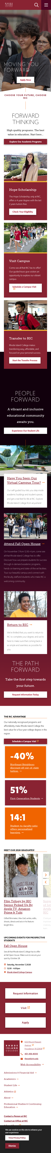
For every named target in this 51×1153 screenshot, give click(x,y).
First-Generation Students (25, 798)
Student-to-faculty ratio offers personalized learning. (24, 829)
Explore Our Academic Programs (26, 141)
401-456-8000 (31, 1053)
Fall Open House (15, 946)
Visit (24, 1008)
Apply (25, 1022)
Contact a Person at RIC (15, 1116)
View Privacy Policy (17, 1137)
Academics (10, 1079)
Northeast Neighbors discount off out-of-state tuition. (24, 768)
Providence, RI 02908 (33, 1048)
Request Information (25, 993)
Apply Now (25, 79)
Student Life (10, 1085)
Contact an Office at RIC (16, 1120)
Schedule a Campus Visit (24, 286)
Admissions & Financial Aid (19, 1072)
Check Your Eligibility (22, 211)
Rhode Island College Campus (19, 972)
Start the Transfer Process (24, 360)
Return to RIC (17, 625)
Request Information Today (25, 694)
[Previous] (45, 882)
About (7, 1097)
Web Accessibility (30, 1064)
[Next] (45, 875)
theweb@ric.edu (31, 1058)
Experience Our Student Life (25, 430)
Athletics (8, 1091)
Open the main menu (46, 5)
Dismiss (12, 1145)
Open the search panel (36, 5)
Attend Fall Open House (22, 544)
